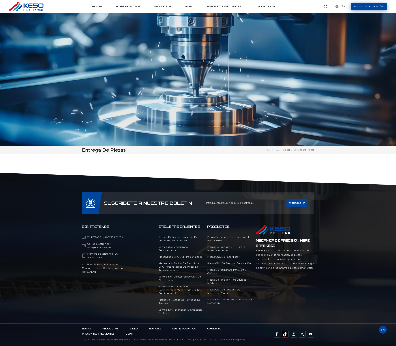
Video (189, 6)
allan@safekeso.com (99, 247)
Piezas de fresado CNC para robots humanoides (228, 239)
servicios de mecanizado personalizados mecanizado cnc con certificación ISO (180, 290)
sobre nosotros (184, 328)
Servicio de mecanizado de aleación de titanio (180, 311)
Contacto (214, 328)
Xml (190, 339)
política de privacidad (207, 339)
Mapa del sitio (177, 339)
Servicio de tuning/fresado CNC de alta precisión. (180, 278)
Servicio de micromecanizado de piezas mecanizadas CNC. (178, 239)
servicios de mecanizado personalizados (173, 248)
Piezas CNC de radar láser (223, 256)
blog (129, 333)
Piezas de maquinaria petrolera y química (226, 271)
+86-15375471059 (113, 237)
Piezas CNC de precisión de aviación (229, 263)
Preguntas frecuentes (224, 6)
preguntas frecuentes (98, 333)
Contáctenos (265, 6)
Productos (162, 6)
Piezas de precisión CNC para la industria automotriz (226, 248)
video (134, 328)
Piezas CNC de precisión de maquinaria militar (223, 291)
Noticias (155, 328)
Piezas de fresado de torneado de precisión (180, 301)
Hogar (97, 6)
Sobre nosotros (128, 6)
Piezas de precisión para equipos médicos (226, 281)
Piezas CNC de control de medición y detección (229, 301)
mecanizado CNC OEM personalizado (181, 256)
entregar (294, 203)
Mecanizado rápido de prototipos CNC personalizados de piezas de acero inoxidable (179, 267)
